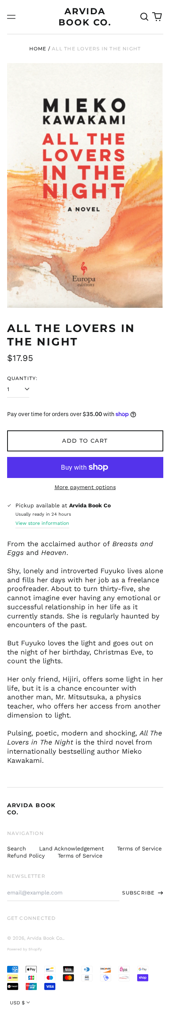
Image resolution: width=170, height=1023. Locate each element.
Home (38, 49)
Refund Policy (26, 855)
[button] (144, 17)
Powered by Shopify (24, 949)
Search (16, 848)
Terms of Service (139, 848)
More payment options (85, 487)
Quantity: (22, 378)
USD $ (17, 1003)
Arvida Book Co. (45, 938)
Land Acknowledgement (71, 848)
